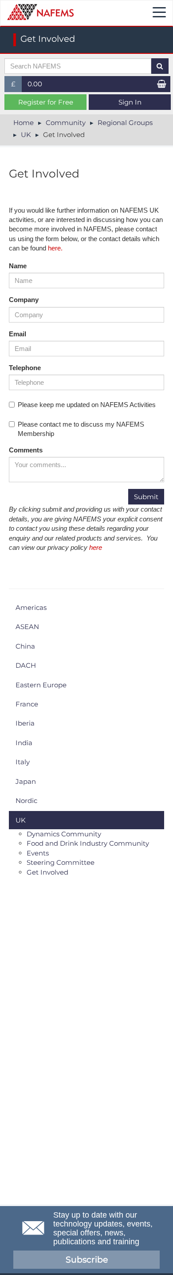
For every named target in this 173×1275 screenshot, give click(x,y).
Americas (31, 607)
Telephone (25, 367)
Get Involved (47, 872)
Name (18, 266)
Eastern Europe (41, 685)
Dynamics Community (64, 834)
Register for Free (45, 102)
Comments (26, 450)
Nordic (26, 800)
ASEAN (27, 626)
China (25, 646)
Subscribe (87, 1260)
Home (23, 122)
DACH (26, 665)
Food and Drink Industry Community (88, 843)
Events (38, 853)
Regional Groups (125, 122)
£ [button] (16, 86)
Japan (26, 781)
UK (26, 134)
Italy (23, 762)
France (27, 704)
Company (24, 299)
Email (17, 334)
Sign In (130, 102)
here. (55, 248)
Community (66, 122)
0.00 (35, 84)
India (24, 742)
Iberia (25, 723)
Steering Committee (60, 862)
